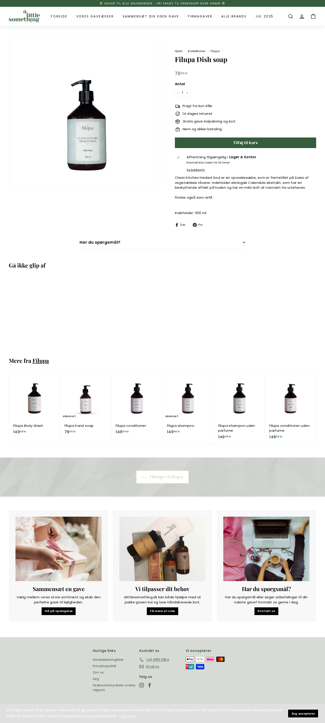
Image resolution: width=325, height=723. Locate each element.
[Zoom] (84, 112)
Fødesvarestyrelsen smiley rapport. (114, 687)
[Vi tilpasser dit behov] (162, 549)
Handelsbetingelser (108, 659)
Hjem (179, 51)
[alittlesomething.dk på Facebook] (149, 685)
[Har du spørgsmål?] (266, 549)
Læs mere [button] (127, 716)
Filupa (215, 51)
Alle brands (234, 16)
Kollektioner (197, 51)
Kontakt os (266, 611)
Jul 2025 (264, 16)
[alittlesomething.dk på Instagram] (141, 685)
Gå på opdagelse (59, 611)
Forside (59, 16)
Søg (96, 679)
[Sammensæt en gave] (58, 549)
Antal (180, 84)
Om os (98, 672)
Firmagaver (200, 16)
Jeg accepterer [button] (303, 713)
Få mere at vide (162, 611)
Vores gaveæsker (95, 16)
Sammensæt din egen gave (151, 16)
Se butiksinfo (196, 170)
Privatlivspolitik (104, 666)
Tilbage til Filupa (165, 477)
